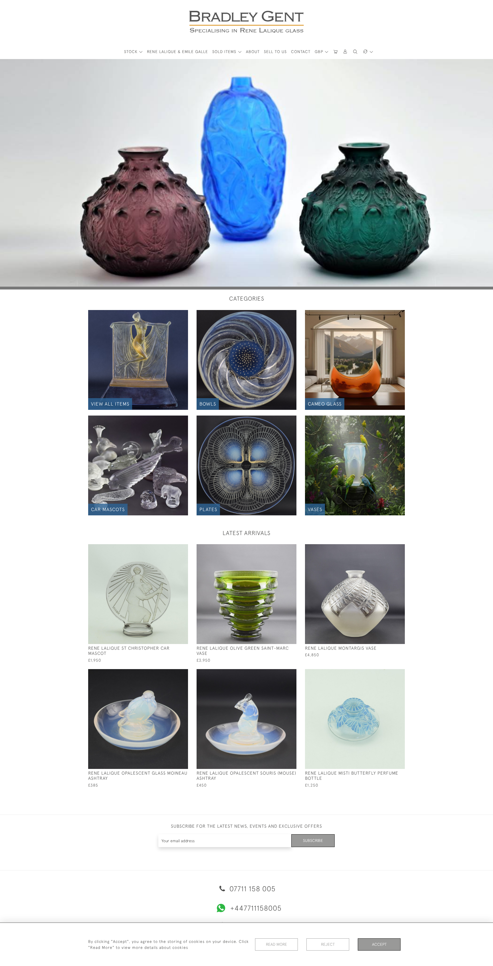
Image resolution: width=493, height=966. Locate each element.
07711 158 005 (251, 888)
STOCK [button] (131, 51)
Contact (300, 51)
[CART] (335, 52)
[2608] (171, 548)
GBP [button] (320, 51)
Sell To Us (275, 51)
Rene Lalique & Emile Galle (177, 51)
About (253, 51)
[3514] (387, 673)
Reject (328, 944)
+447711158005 (256, 908)
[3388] (279, 673)
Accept (379, 944)
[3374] (279, 548)
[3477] (171, 673)
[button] (345, 52)
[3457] (387, 548)
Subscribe (313, 840)
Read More (276, 944)
